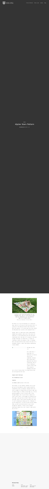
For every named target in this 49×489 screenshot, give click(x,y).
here (29, 318)
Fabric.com (16, 382)
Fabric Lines (36, 2)
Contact (41, 2)
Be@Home (13, 485)
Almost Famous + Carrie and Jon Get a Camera (24, 486)
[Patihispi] (8, 2)
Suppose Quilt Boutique (17, 374)
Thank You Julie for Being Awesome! (33, 486)
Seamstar (14, 380)
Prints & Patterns (29, 2)
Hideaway (21, 427)
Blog (45, 2)
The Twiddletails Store (17, 377)
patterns (27, 427)
